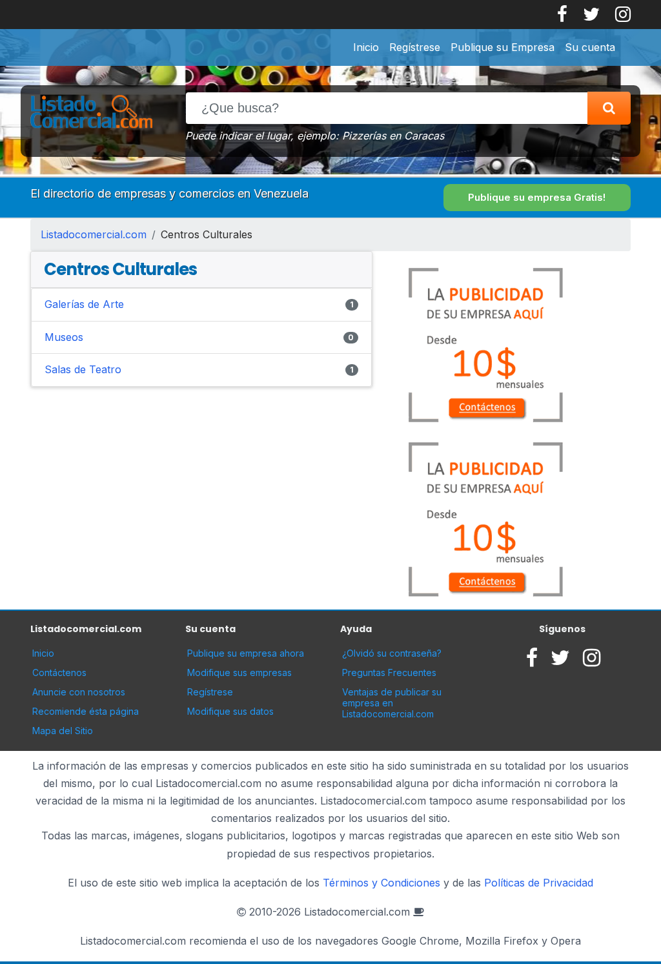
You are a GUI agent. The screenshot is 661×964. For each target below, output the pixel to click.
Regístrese (414, 47)
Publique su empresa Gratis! (536, 197)
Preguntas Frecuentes (389, 672)
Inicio (366, 47)
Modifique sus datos (230, 711)
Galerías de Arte (84, 304)
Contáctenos (59, 672)
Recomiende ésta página (85, 711)
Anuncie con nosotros (78, 691)
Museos (64, 337)
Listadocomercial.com (94, 234)
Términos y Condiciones (381, 882)
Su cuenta (590, 47)
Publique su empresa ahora (245, 653)
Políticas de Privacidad (538, 882)
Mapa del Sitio (62, 730)
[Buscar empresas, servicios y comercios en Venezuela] (609, 108)
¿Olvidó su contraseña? (392, 653)
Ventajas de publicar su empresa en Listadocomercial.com (392, 702)
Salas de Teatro (83, 369)
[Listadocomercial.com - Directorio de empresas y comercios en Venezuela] (91, 112)
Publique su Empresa (502, 47)
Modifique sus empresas (239, 672)
